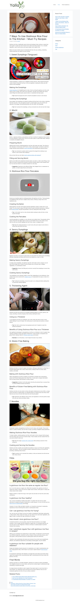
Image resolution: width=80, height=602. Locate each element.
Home (54, 4)
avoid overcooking (28, 148)
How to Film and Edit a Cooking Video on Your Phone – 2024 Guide (23, 585)
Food (59, 4)
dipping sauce (28, 276)
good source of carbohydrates (16, 503)
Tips (56, 49)
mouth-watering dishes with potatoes (32, 155)
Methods (28, 583)
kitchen (24, 583)
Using (34, 583)
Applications (13, 583)
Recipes (31, 583)
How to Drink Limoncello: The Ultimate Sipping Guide (20, 584)
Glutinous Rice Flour (19, 583)
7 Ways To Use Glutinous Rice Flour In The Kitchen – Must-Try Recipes (62, 23)
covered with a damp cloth (27, 440)
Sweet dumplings (13, 90)
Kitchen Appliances (65, 4)
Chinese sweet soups (28, 335)
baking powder (15, 209)
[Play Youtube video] (30, 68)
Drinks (56, 43)
